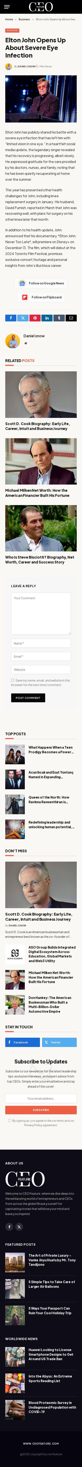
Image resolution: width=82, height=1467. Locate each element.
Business (12, 30)
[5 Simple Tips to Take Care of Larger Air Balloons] (15, 1289)
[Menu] (7, 7)
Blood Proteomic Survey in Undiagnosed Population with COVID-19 (52, 1407)
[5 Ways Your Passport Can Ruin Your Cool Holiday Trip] (15, 1315)
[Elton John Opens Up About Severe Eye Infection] (41, 98)
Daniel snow (26, 66)
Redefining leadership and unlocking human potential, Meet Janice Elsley (50, 826)
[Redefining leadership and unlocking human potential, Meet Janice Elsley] (15, 829)
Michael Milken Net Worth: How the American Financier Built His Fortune (37, 492)
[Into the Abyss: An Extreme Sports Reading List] (15, 1383)
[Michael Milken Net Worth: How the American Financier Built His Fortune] (41, 461)
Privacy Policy (33, 1125)
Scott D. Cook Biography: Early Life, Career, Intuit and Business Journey (37, 426)
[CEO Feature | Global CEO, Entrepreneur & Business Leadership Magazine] (41, 7)
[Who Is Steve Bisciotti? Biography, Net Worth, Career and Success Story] (41, 528)
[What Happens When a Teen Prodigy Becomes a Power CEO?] (15, 754)
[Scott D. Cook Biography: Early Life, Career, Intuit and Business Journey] (41, 394)
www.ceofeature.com (41, 1443)
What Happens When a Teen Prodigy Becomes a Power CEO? (50, 751)
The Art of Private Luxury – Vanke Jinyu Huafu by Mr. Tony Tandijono (52, 1259)
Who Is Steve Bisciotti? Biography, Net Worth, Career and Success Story (39, 559)
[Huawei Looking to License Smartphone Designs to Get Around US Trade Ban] (15, 1357)
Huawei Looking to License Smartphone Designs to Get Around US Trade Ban (51, 1354)
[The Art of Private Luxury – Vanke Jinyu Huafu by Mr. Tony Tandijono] (15, 1262)
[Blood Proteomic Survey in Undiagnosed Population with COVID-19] (15, 1410)
